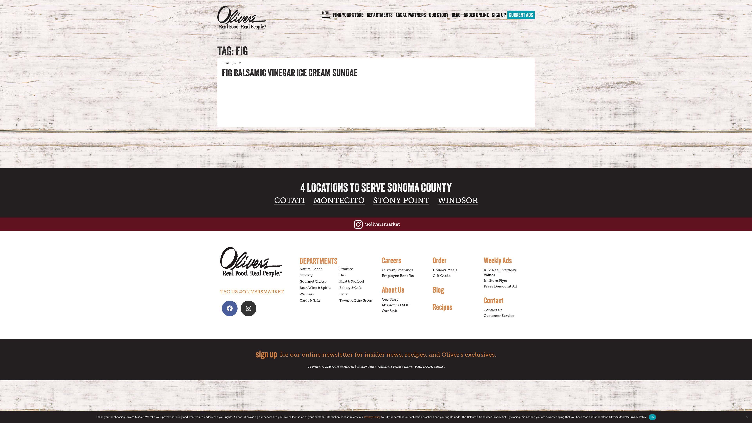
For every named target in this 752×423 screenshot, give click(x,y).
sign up (266, 354)
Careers (391, 260)
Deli (342, 275)
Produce (346, 269)
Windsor (458, 200)
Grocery (306, 275)
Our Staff (389, 311)
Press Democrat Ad (500, 286)
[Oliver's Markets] (241, 18)
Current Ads (521, 15)
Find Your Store (348, 15)
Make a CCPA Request (430, 366)
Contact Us (493, 310)
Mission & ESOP (395, 305)
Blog (456, 15)
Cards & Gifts (310, 300)
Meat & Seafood (351, 281)
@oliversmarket (382, 224)
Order (439, 260)
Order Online (476, 15)
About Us (393, 289)
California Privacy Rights (395, 366)
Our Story (438, 15)
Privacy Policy (366, 366)
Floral (344, 294)
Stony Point (401, 200)
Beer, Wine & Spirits (315, 288)
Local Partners (411, 15)
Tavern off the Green (355, 300)
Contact (493, 300)
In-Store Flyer (496, 281)
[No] (747, 417)
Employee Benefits (398, 276)
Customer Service (499, 316)
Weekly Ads (498, 260)
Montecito (339, 200)
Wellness (307, 294)
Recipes (442, 307)
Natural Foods (311, 269)
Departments (380, 15)
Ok (652, 416)
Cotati (289, 200)
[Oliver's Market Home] (257, 262)
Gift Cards (441, 276)
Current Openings (397, 270)
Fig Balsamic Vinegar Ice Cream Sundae (290, 73)
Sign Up (499, 15)
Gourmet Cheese (313, 281)
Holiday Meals (445, 270)
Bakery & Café (350, 288)
